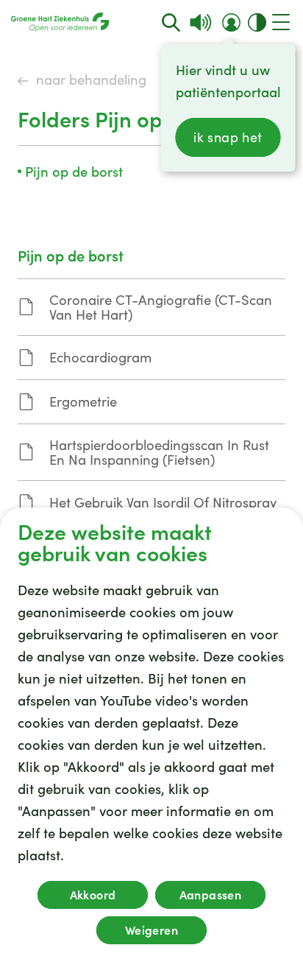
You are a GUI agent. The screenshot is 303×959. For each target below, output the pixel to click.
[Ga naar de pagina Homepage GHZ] (60, 22)
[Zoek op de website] (171, 22)
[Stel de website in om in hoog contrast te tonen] (257, 22)
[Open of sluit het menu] (281, 22)
